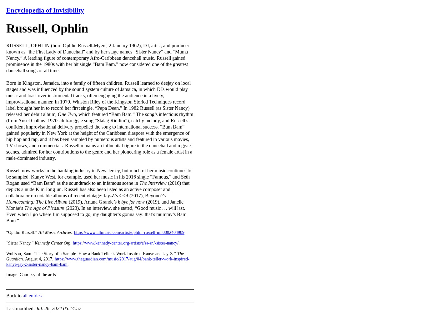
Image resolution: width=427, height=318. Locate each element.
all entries (32, 295)
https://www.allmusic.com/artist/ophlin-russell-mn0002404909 (129, 232)
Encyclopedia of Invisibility (45, 10)
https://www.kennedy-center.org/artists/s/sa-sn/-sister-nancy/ (125, 243)
